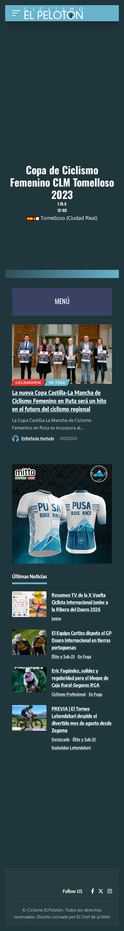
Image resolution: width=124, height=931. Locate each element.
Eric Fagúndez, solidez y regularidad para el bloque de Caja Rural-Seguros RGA (80, 678)
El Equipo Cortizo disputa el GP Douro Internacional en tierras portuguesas (82, 640)
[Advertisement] (62, 67)
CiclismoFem (28, 382)
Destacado (61, 739)
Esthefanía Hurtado (37, 438)
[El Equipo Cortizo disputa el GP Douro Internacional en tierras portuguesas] (29, 642)
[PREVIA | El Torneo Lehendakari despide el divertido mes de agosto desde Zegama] (29, 718)
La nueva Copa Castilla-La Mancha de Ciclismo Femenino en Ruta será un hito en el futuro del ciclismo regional (59, 401)
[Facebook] (92, 891)
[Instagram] (109, 891)
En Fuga (57, 382)
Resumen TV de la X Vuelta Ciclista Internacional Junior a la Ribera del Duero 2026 (80, 602)
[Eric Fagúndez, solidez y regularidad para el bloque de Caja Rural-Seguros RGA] (29, 680)
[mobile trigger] (18, 13)
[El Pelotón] (56, 14)
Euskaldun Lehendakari (71, 747)
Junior (56, 618)
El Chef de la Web (93, 916)
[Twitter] (100, 891)
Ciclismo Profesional (69, 694)
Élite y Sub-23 (63, 656)
